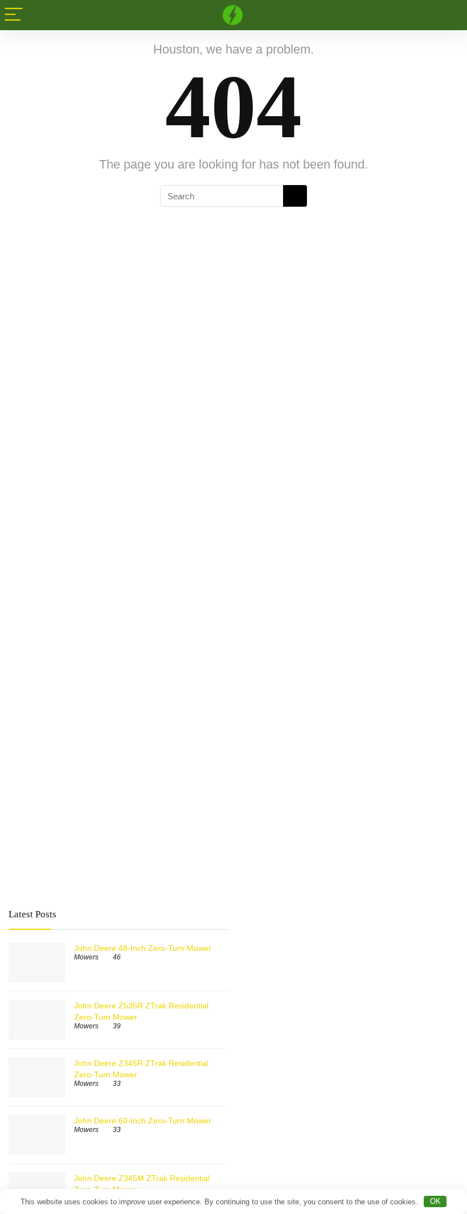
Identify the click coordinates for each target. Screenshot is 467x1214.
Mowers (86, 957)
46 (117, 957)
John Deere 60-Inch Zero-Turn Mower (142, 1120)
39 (117, 1026)
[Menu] (13, 15)
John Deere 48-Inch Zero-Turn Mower (142, 948)
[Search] (449, 15)
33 (117, 1084)
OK (435, 1201)
